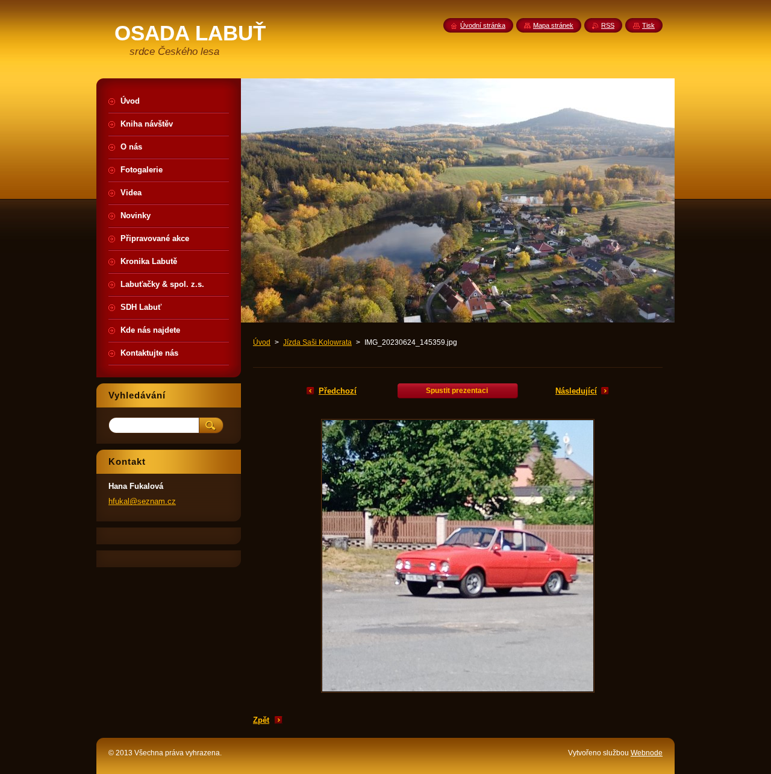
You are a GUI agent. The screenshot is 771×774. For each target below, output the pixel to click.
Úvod (261, 342)
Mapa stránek (553, 25)
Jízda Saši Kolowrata (317, 342)
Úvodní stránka (482, 25)
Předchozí (338, 390)
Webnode (647, 753)
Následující (576, 390)
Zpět (261, 720)
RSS (607, 25)
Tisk (648, 25)
